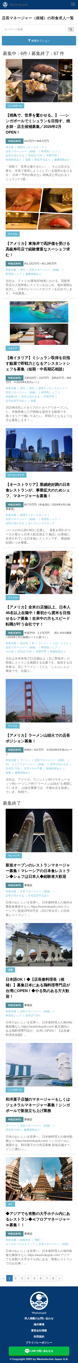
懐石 (31, 388)
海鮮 (37, 1239)
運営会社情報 (39, 1330)
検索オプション (40, 40)
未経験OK (11, 396)
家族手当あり (42, 159)
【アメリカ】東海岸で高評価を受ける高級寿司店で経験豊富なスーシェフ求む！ (38, 249)
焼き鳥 (10, 147)
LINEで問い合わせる (41, 1351)
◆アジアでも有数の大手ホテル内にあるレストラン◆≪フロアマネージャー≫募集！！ (38, 1219)
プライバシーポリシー (39, 1342)
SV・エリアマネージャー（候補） (26, 764)
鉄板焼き (25, 1239)
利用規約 (39, 1336)
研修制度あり (14, 159)
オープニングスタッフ (41, 523)
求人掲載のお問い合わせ (39, 1318)
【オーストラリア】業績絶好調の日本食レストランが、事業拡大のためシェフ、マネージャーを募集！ (38, 490)
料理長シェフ (49, 151)
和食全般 (11, 269)
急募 (28, 159)
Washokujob (18, 5)
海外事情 (39, 1324)
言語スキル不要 (33, 768)
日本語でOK (35, 155)
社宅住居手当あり (16, 400)
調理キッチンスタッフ (30, 147)
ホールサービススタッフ (20, 1244)
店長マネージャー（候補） (21, 151)
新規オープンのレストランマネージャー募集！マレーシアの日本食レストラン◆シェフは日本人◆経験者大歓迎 (38, 871)
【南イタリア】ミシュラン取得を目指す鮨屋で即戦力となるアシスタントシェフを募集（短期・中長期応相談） (38, 363)
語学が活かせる (15, 155)
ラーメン (43, 643)
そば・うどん (61, 643)
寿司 (22, 269)
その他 (10, 651)
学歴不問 (51, 155)
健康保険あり (62, 159)
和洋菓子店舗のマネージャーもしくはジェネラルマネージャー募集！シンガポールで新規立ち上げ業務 (38, 1105)
